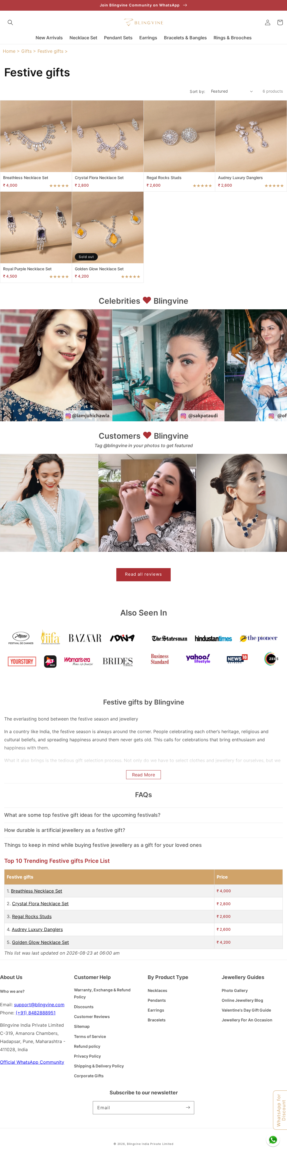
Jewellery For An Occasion (247, 1019)
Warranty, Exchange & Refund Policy (102, 993)
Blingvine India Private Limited (150, 1143)
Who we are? (12, 991)
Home (9, 51)
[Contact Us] (273, 1140)
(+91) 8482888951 (35, 1013)
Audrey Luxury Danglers (37, 929)
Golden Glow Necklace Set (40, 942)
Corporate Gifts (89, 1075)
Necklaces (157, 990)
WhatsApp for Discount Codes (281, 1110)
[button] (10, 22)
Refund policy (87, 1046)
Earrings (156, 1010)
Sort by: (197, 91)
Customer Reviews (92, 1016)
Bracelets (157, 1019)
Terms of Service (90, 1036)
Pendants (157, 1000)
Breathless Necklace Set (36, 891)
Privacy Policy (87, 1056)
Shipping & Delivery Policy (99, 1065)
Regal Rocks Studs (32, 916)
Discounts (84, 1006)
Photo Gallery (235, 990)
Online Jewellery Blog (242, 1000)
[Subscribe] (188, 1107)
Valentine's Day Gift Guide (246, 1010)
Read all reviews (143, 574)
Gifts (26, 51)
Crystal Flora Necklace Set (40, 903)
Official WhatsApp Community (32, 1062)
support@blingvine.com (39, 1004)
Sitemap (82, 1026)
